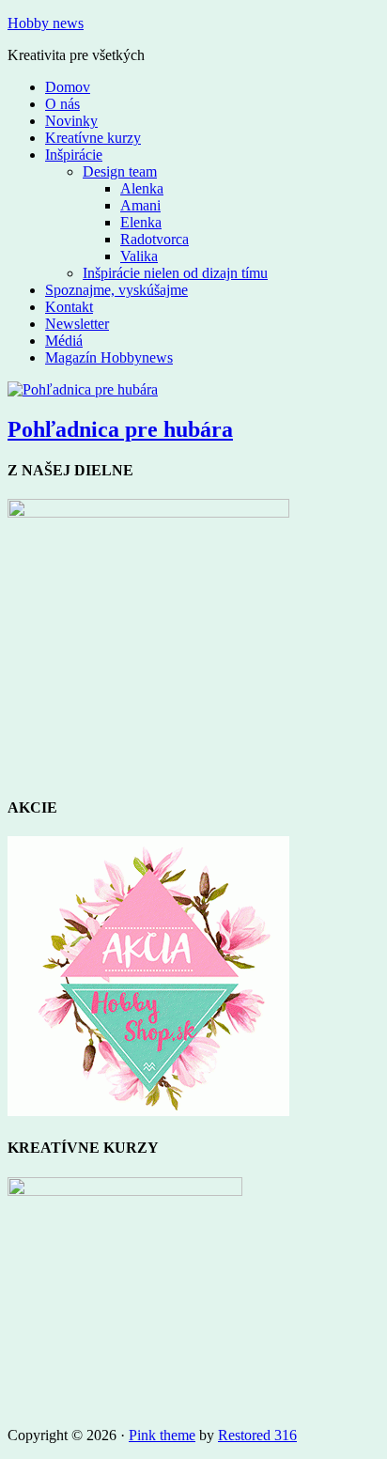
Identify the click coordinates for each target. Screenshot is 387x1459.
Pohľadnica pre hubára (120, 429)
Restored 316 (257, 1435)
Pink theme (162, 1435)
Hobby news (46, 23)
